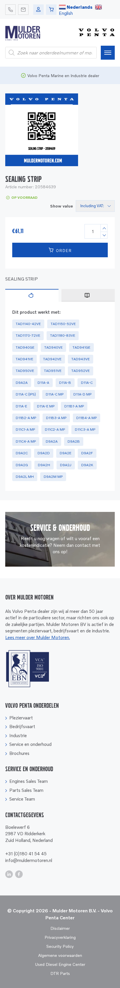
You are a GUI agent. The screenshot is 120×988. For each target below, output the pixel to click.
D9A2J (65, 465)
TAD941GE (81, 347)
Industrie (18, 735)
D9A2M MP (53, 476)
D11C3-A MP (85, 429)
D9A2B (74, 441)
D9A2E (65, 453)
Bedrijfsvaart (22, 726)
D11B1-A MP (74, 406)
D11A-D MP (82, 394)
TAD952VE (80, 370)
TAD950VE (25, 370)
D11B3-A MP (56, 418)
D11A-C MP (54, 394)
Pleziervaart (21, 717)
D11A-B (65, 382)
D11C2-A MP (55, 429)
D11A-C (87, 382)
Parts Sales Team (26, 790)
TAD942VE (52, 359)
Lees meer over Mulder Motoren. (37, 637)
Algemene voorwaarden (60, 955)
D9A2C (22, 453)
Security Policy (60, 946)
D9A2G (22, 465)
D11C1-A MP (25, 429)
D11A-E (21, 406)
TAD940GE (25, 347)
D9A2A (22, 382)
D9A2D (44, 453)
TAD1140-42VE (28, 324)
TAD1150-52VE (63, 324)
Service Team (22, 798)
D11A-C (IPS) (26, 394)
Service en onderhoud (30, 744)
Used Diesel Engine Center (60, 964)
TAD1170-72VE (28, 335)
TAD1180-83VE (62, 335)
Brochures (19, 753)
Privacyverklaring (60, 937)
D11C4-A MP (26, 441)
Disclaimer (60, 928)
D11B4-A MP (86, 418)
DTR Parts (60, 973)
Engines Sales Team (28, 781)
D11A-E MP (45, 406)
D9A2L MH (25, 476)
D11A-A (43, 382)
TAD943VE (80, 359)
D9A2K (87, 465)
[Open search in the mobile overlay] (51, 52)
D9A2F (87, 453)
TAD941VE (24, 359)
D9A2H (44, 465)
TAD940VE (53, 347)
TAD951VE (52, 370)
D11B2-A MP (26, 418)
